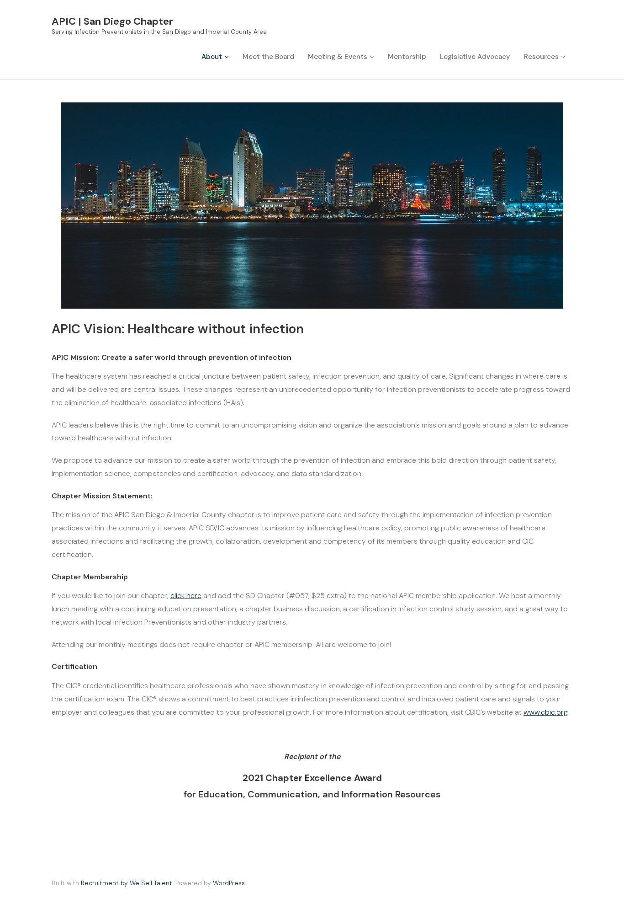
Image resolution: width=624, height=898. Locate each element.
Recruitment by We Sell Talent (126, 883)
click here (185, 595)
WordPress (229, 883)
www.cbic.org (546, 712)
